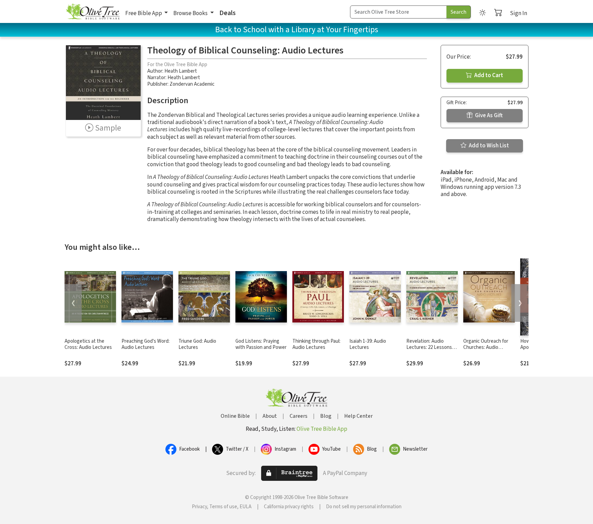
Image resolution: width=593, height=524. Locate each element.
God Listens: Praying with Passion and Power (261, 344)
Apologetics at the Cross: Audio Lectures (88, 344)
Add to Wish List (488, 146)
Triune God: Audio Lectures (197, 344)
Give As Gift (488, 115)
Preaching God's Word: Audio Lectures (145, 344)
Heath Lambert (180, 71)
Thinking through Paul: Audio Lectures (316, 344)
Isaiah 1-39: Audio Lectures (367, 344)
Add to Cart (488, 75)
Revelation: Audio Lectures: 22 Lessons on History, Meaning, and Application (429, 351)
